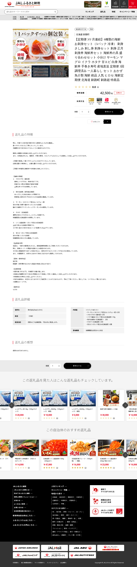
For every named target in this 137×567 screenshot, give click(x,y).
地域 (113, 12)
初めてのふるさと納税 (22, 493)
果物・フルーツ (68, 512)
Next (125, 405)
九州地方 (55, 504)
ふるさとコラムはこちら (23, 520)
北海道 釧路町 (82, 34)
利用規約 (15, 562)
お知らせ (17, 500)
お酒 (79, 518)
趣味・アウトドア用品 (59, 532)
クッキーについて (52, 562)
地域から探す (56, 494)
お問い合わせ (18, 507)
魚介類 (22, 17)
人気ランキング (57, 486)
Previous (12, 405)
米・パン (79, 512)
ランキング (89, 12)
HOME (14, 17)
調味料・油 (71, 518)
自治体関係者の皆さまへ (22, 511)
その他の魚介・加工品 (33, 17)
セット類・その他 (74, 535)
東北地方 (62, 497)
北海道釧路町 (24, 18)
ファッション (56, 528)
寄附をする (109, 112)
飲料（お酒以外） (58, 522)
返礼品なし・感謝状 (59, 535)
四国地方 (72, 500)
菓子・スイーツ (71, 515)
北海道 (54, 497)
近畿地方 (55, 500)
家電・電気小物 (57, 525)
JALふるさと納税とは (22, 490)
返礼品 (102, 12)
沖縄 (62, 504)
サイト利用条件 (39, 562)
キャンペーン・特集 (127, 12)
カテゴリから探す (58, 508)
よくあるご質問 (19, 504)
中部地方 (79, 497)
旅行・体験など (75, 532)
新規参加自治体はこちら (23, 516)
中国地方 (64, 500)
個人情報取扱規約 (26, 562)
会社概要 (63, 562)
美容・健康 (69, 525)
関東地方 (71, 497)
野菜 (62, 515)
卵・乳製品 (56, 518)
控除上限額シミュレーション (24, 497)
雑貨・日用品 (71, 522)
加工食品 (55, 515)
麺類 (63, 518)
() (98, 87)
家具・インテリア (70, 528)
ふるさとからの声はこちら (23, 525)
